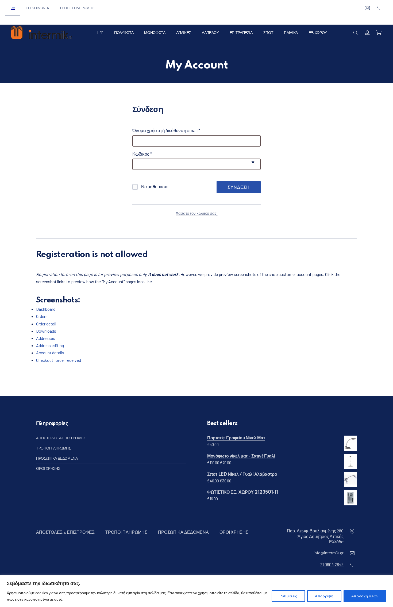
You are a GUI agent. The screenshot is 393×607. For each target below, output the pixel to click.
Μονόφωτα (154, 32)
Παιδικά (291, 32)
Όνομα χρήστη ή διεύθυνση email (176, 130)
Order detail (46, 323)
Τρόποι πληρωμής (76, 8)
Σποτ (268, 32)
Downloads (46, 330)
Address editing (50, 345)
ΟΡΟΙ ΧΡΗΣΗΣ (48, 468)
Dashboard (45, 309)
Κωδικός (152, 153)
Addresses (45, 338)
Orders (42, 316)
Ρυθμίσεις (288, 596)
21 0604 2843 (332, 564)
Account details (50, 352)
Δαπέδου (210, 32)
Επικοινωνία (37, 8)
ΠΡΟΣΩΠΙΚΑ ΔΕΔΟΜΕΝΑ (57, 458)
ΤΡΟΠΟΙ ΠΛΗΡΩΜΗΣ (53, 448)
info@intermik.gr (329, 552)
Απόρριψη (324, 596)
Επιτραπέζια (241, 32)
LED (100, 32)
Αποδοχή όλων (365, 596)
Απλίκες (183, 32)
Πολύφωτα (123, 32)
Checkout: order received (58, 360)
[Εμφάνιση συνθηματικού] (253, 161)
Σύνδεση (239, 187)
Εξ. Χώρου (318, 32)
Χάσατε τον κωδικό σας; (197, 213)
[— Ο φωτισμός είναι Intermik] (41, 33)
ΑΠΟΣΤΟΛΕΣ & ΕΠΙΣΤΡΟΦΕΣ (60, 438)
